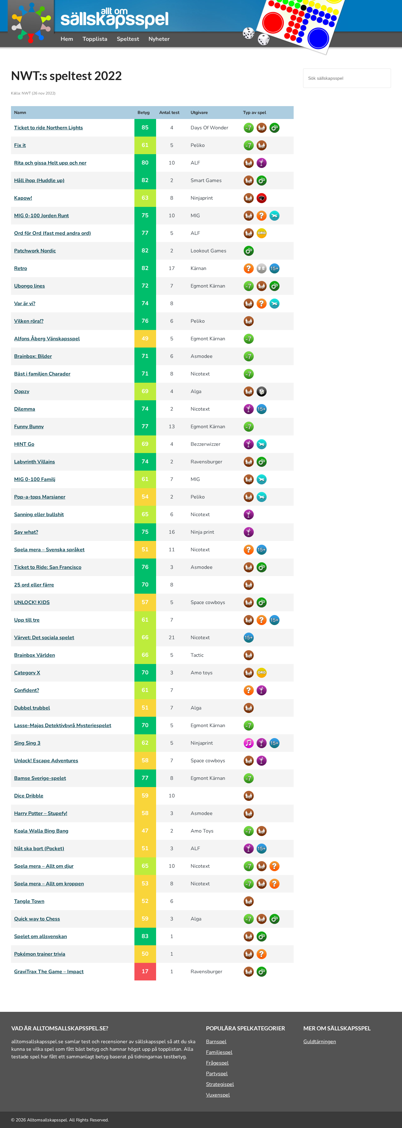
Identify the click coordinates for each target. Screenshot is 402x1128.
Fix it (20, 145)
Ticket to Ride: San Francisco (47, 567)
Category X (27, 672)
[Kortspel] (262, 198)
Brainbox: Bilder (33, 356)
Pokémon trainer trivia (39, 954)
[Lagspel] (262, 268)
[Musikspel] (249, 743)
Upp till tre (27, 620)
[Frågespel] (262, 215)
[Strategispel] (275, 127)
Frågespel (217, 1063)
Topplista (95, 39)
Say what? (26, 532)
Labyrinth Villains (34, 461)
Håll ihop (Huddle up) (39, 180)
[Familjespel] (262, 127)
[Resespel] (275, 215)
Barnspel (216, 1041)
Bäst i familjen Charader (42, 373)
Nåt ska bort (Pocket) (39, 848)
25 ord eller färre (34, 584)
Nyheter (159, 39)
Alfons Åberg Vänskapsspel (47, 338)
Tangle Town (29, 901)
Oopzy (21, 391)
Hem (67, 39)
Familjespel (219, 1052)
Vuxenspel (218, 1095)
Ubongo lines (29, 286)
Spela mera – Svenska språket (49, 549)
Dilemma (24, 409)
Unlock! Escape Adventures (46, 760)
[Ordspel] (262, 233)
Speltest (128, 39)
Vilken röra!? (28, 321)
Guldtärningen (319, 1041)
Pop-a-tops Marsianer (39, 497)
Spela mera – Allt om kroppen (49, 883)
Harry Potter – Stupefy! (40, 813)
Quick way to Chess (37, 918)
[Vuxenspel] (275, 268)
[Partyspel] (262, 163)
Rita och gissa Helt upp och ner (50, 162)
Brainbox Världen (34, 655)
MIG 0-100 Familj (34, 479)
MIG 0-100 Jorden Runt (41, 215)
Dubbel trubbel (32, 707)
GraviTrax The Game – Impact (49, 971)
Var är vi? (24, 303)
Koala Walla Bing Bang (41, 831)
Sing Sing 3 (27, 743)
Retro (20, 268)
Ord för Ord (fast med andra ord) (52, 233)
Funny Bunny (29, 426)
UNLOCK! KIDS (32, 602)
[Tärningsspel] (262, 391)
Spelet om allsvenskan (40, 936)
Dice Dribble (28, 795)
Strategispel (220, 1084)
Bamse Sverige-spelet (40, 778)
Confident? (26, 690)
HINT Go (24, 444)
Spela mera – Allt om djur (43, 866)
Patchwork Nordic (35, 250)
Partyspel (217, 1073)
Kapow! (23, 198)
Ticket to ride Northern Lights (48, 127)
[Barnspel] (249, 127)
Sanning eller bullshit (39, 514)
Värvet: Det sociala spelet (44, 637)
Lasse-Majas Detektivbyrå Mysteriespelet (62, 725)
